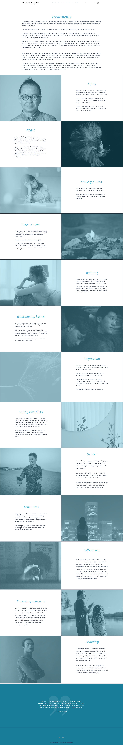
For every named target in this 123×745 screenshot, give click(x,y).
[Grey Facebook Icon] (95, 3)
